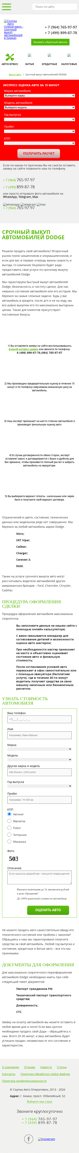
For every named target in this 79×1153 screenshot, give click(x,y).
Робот (17, 828)
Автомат (18, 814)
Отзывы (29, 1067)
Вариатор (19, 821)
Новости (46, 1067)
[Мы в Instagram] (46, 1139)
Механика (19, 842)
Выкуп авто (15, 74)
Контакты (8, 1074)
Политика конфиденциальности (24, 1081)
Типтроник (20, 835)
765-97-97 (61, 27)
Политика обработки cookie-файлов (45, 1074)
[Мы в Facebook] (28, 1139)
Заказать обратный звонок (50, 42)
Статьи (62, 1067)
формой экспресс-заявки (23, 349)
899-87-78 (61, 33)
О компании (10, 1067)
